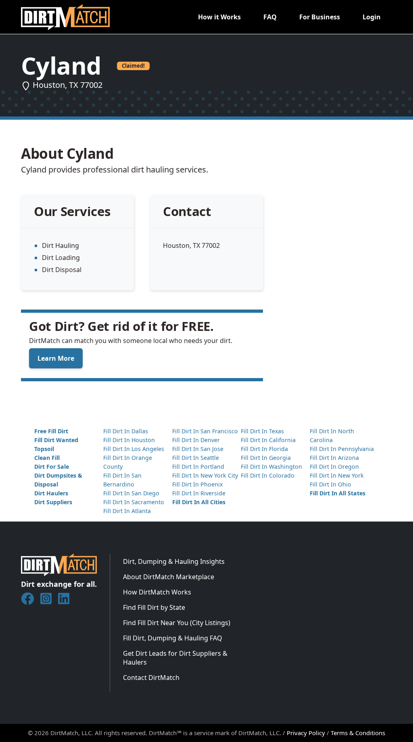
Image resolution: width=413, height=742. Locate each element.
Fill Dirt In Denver (196, 440)
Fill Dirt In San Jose (197, 449)
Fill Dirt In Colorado (267, 475)
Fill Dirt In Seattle (195, 457)
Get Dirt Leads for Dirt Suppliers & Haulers (175, 658)
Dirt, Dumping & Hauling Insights (174, 561)
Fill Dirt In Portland (198, 466)
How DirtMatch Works (157, 592)
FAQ (270, 16)
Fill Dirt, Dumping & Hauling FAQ (172, 638)
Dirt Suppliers (53, 502)
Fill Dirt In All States (337, 493)
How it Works (219, 16)
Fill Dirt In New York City (205, 475)
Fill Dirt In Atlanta (127, 511)
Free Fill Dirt (51, 431)
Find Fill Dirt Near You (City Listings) (176, 622)
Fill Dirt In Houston (129, 440)
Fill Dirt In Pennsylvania (342, 449)
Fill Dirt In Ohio (330, 484)
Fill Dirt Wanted (56, 440)
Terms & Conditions (358, 733)
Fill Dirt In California (268, 440)
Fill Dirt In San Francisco (205, 431)
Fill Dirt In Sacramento (133, 502)
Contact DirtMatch (151, 677)
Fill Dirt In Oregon (334, 466)
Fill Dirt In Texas (262, 431)
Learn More (56, 358)
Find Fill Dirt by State (154, 607)
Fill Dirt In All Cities (198, 502)
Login (372, 16)
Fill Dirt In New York (337, 475)
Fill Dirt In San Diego (131, 493)
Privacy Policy (306, 733)
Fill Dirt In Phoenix (197, 484)
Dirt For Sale (51, 466)
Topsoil (44, 449)
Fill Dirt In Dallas (125, 431)
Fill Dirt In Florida (264, 449)
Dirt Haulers (51, 493)
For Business (319, 16)
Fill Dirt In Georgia (266, 457)
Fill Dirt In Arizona (334, 457)
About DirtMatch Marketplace (168, 576)
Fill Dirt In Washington (271, 466)
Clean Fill (47, 457)
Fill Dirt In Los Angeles (133, 449)
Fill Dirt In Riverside (198, 493)
